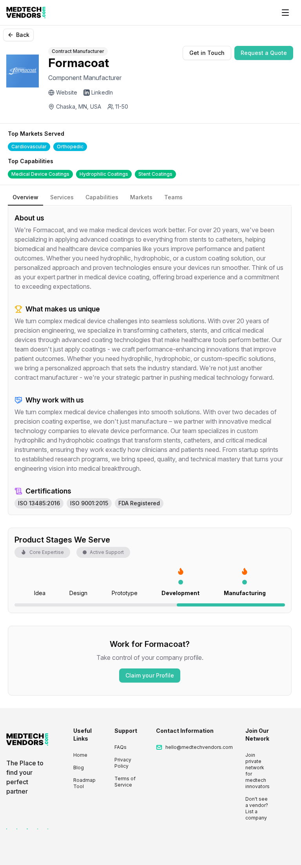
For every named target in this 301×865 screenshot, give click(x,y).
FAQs (120, 747)
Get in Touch (207, 52)
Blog (78, 767)
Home (80, 755)
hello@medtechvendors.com (199, 747)
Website (66, 92)
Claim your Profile (149, 675)
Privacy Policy (122, 763)
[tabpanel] (150, 360)
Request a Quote (264, 52)
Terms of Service (125, 782)
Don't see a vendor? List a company (256, 808)
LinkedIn (102, 92)
